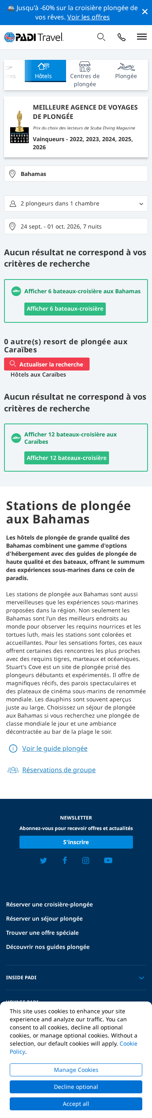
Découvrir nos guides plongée (48, 947)
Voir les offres (88, 17)
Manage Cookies (76, 1070)
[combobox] (76, 173)
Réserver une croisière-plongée (49, 904)
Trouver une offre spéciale (42, 932)
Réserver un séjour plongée (44, 918)
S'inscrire (76, 842)
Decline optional (76, 1086)
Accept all (76, 1103)
